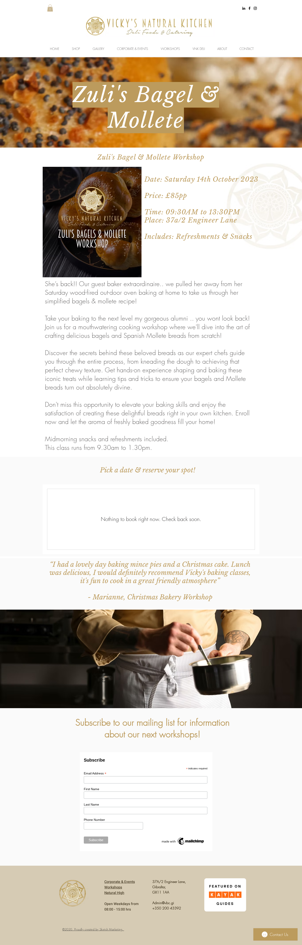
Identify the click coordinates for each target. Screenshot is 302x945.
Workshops (113, 887)
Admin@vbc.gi (163, 902)
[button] (50, 7)
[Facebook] (249, 8)
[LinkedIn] (244, 8)
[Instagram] (255, 8)
